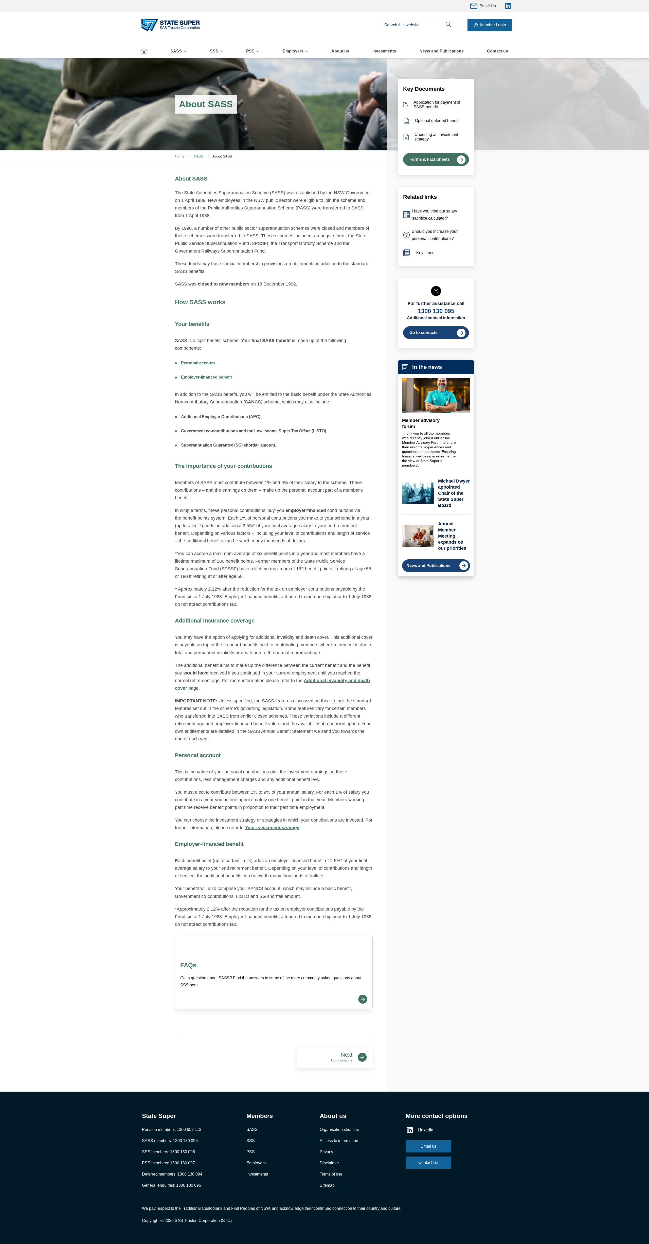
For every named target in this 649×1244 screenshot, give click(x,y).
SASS (176, 51)
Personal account (198, 363)
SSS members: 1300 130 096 (168, 1152)
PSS (250, 51)
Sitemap (327, 1185)
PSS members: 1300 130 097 (168, 1163)
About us (340, 51)
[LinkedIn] (508, 6)
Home (180, 156)
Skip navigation (325, 3)
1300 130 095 (436, 311)
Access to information (339, 1141)
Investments (384, 51)
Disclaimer (329, 1163)
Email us (428, 1146)
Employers (293, 51)
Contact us (497, 51)
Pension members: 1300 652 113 (171, 1129)
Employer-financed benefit (206, 377)
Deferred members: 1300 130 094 (172, 1174)
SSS (214, 51)
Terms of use (331, 1174)
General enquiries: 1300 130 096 (171, 1185)
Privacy (326, 1152)
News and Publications (442, 51)
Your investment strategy (272, 827)
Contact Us (428, 1162)
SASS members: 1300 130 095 (170, 1141)
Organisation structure (339, 1129)
